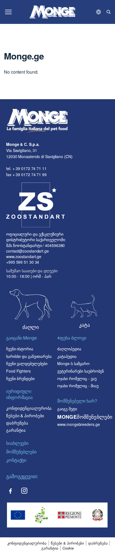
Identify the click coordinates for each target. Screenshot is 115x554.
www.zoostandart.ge (23, 256)
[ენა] (98, 12)
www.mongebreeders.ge (78, 424)
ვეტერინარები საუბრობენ (80, 371)
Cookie (68, 548)
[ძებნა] (108, 12)
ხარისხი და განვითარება (29, 356)
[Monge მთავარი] (52, 12)
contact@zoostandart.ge (27, 251)
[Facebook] (10, 490)
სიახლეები (17, 443)
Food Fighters (18, 371)
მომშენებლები (21, 451)
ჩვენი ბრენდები (20, 378)
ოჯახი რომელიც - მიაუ (77, 385)
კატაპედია (66, 356)
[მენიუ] (8, 12)
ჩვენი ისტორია (19, 348)
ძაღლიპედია (69, 348)
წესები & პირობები (25, 415)
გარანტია (16, 430)
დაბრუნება (17, 423)
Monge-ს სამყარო (73, 363)
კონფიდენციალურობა (29, 408)
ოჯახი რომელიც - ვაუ (76, 378)
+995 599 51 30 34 (22, 262)
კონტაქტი (16, 460)
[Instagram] (24, 490)
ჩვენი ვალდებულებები (26, 363)
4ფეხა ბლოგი (71, 338)
